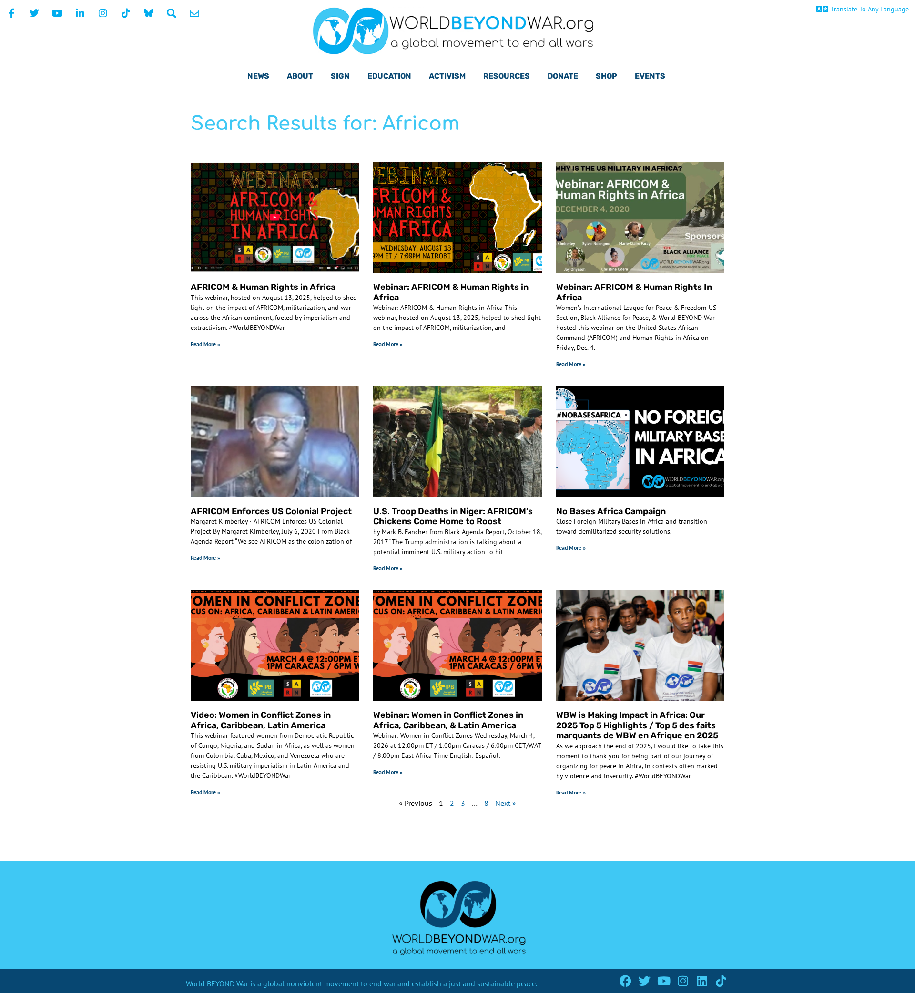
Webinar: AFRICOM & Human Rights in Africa (451, 292)
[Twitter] (644, 981)
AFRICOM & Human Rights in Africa (263, 287)
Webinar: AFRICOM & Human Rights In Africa (634, 292)
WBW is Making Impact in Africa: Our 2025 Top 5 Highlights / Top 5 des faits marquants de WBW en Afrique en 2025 (637, 725)
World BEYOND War (217, 983)
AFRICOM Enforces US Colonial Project (271, 511)
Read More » (205, 344)
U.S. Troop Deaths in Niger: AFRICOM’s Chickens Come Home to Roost (453, 516)
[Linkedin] (701, 981)
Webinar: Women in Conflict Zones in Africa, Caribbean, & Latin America (448, 720)
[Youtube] (663, 981)
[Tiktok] (720, 981)
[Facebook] (625, 981)
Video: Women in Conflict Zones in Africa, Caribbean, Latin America (261, 720)
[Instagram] (682, 981)
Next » (505, 803)
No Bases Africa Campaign (611, 511)
